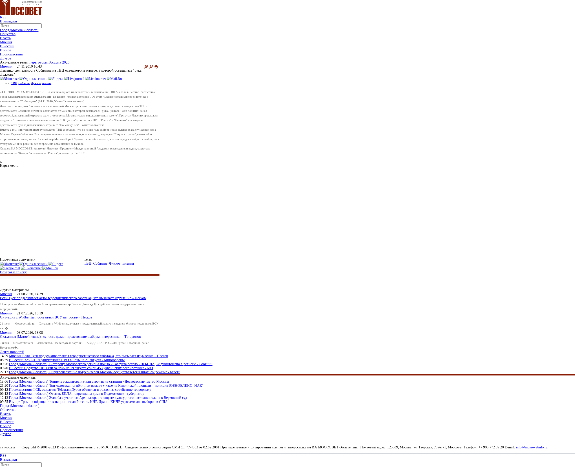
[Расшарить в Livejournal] (74, 78)
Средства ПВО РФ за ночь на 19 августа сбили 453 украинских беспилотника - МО (88, 368)
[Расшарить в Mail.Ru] (114, 78)
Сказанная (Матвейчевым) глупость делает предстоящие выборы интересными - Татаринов (70, 336)
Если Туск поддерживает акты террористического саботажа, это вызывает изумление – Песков (73, 298)
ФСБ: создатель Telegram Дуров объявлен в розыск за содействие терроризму (92, 389)
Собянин (24, 83)
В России (7, 46)
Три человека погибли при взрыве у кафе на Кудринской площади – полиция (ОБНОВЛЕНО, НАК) (126, 385)
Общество (7, 34)
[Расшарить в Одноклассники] (34, 78)
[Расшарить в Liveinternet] (95, 78)
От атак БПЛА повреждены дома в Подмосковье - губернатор (96, 393)
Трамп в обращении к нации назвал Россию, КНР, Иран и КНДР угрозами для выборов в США (94, 402)
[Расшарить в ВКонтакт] (9, 78)
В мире (5, 50)
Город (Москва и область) (19, 30)
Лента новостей (12, 352)
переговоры (38, 62)
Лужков (36, 83)
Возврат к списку (13, 272)
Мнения (6, 42)
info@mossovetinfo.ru (532, 447)
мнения (46, 83)
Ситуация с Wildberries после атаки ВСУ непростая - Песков (46, 317)
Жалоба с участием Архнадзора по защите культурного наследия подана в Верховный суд (118, 397)
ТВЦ (14, 83)
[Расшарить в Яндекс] (56, 78)
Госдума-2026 (59, 62)
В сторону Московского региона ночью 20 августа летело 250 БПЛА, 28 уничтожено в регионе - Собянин (130, 364)
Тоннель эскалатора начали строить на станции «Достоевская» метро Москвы (109, 381)
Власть (5, 38)
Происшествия (11, 54)
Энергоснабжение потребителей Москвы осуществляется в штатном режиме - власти (114, 372)
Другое (5, 58)
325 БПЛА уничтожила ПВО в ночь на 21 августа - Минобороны (74, 360)
